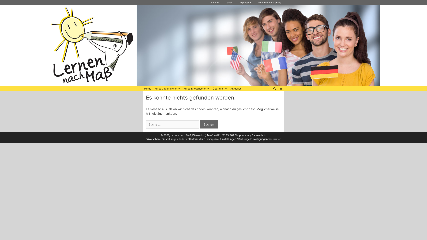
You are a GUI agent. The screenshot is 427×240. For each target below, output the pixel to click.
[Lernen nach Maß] (213, 45)
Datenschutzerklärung (269, 2)
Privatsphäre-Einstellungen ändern (166, 139)
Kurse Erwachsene (195, 88)
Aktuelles (236, 88)
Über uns (218, 88)
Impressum (245, 2)
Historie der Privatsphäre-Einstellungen (212, 139)
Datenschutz (259, 135)
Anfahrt (215, 2)
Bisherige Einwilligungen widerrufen (259, 139)
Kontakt (229, 2)
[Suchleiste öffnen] (274, 88)
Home (147, 88)
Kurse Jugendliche (166, 88)
